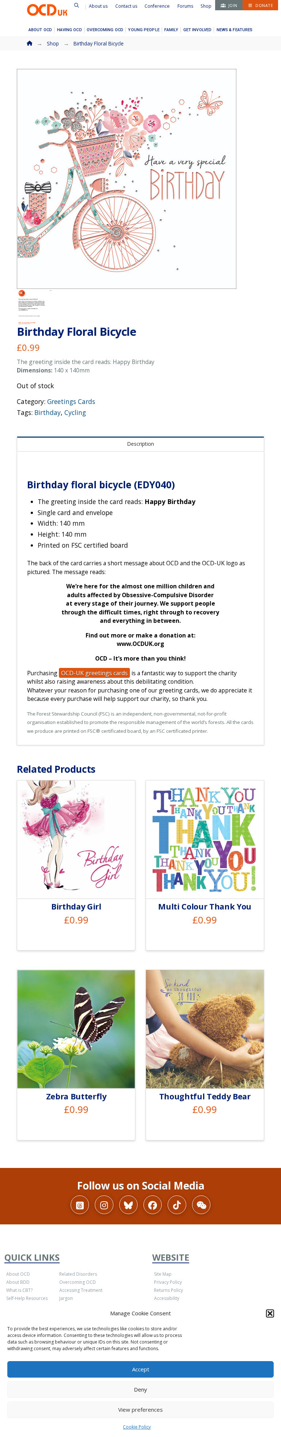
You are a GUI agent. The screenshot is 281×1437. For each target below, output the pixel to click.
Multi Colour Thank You (204, 906)
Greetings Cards (71, 401)
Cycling (75, 412)
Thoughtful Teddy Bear (205, 1096)
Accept (140, 1369)
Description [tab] (140, 443)
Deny (140, 1389)
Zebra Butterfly (76, 1096)
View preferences (140, 1409)
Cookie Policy (137, 1427)
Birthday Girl (76, 906)
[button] (270, 1313)
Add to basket (79, 884)
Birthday (47, 412)
